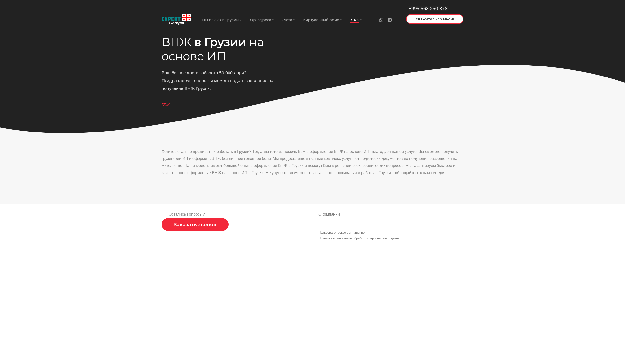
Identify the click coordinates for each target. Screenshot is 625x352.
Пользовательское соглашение (341, 232)
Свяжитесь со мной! (435, 19)
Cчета (287, 20)
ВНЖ (354, 20)
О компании (329, 214)
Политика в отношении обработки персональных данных (360, 238)
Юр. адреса (260, 20)
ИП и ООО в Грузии (220, 20)
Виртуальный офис (321, 20)
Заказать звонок (195, 224)
